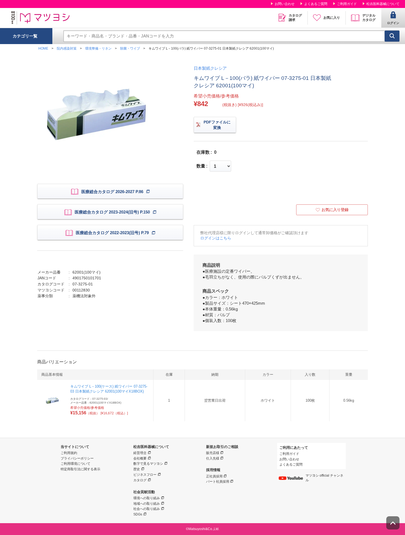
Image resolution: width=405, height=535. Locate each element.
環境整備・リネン (98, 48)
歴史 (136, 469)
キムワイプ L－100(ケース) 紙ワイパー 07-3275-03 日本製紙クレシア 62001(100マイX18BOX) (108, 388)
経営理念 (140, 453)
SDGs (137, 514)
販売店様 (212, 453)
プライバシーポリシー (77, 458)
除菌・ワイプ (130, 48)
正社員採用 (214, 476)
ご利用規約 (69, 453)
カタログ (140, 480)
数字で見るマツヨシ (148, 464)
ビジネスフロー (144, 475)
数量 (200, 166)
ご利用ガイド (347, 4)
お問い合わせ (285, 4)
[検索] (392, 36)
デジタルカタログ (369, 17)
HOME (43, 48)
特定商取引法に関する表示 (80, 469)
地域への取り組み (146, 504)
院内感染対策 (67, 48)
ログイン (393, 23)
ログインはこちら (215, 238)
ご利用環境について (75, 464)
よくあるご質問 (315, 4)
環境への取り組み (146, 498)
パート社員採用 (217, 481)
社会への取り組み (146, 509)
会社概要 (140, 458)
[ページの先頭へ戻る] (392, 522)
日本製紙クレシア (210, 68)
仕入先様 (212, 458)
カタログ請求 (295, 17)
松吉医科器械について (382, 4)
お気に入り (331, 18)
